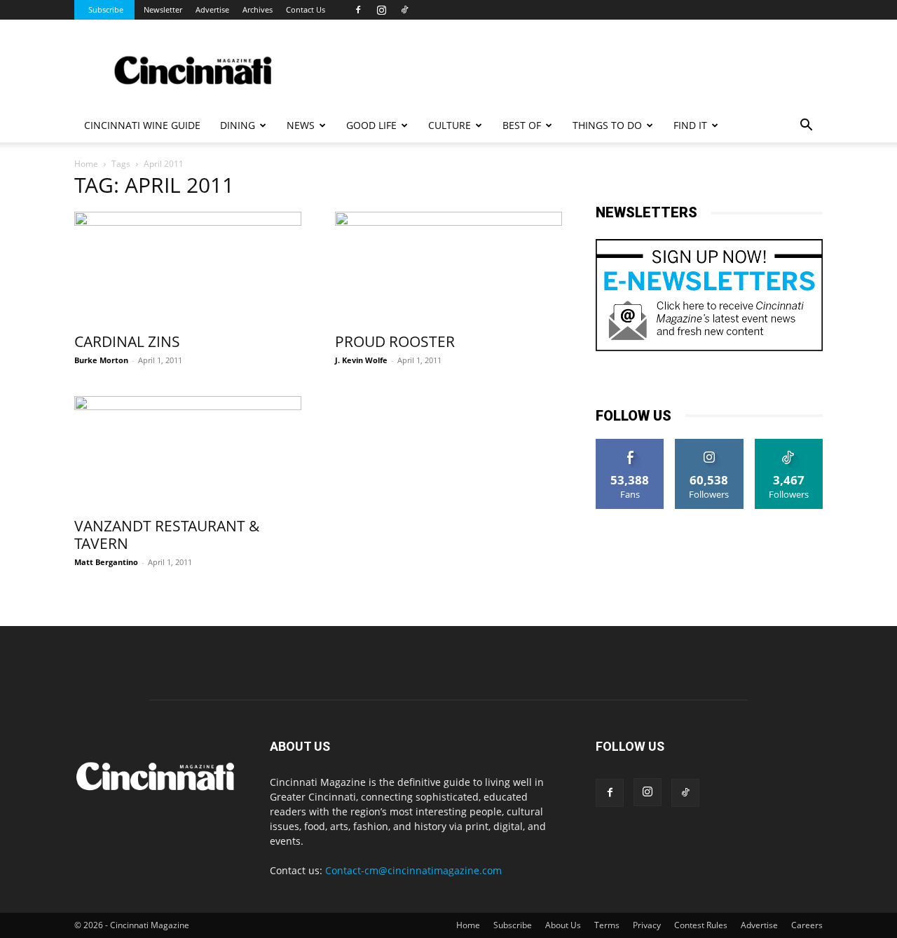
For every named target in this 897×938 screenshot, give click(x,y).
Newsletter (163, 9)
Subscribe (105, 9)
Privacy (647, 925)
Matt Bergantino (106, 562)
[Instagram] (381, 10)
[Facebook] (358, 10)
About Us (563, 925)
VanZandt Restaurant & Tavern (166, 534)
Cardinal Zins (127, 341)
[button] (806, 126)
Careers (807, 925)
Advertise (212, 9)
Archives (257, 9)
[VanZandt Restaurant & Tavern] (187, 452)
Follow (709, 444)
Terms (606, 925)
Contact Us (305, 9)
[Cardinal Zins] (187, 268)
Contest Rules (700, 925)
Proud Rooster (395, 341)
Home (86, 164)
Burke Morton (101, 360)
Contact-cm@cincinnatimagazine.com (413, 870)
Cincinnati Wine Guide (142, 125)
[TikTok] (404, 10)
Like (630, 444)
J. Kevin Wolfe (361, 360)
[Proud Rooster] (448, 268)
